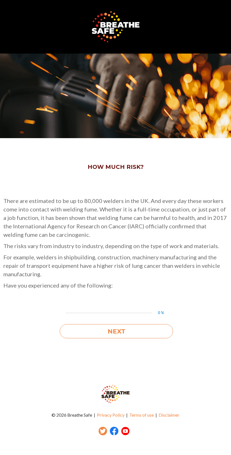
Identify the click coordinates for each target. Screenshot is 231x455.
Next (116, 331)
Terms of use (141, 415)
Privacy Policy (111, 415)
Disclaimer (169, 415)
